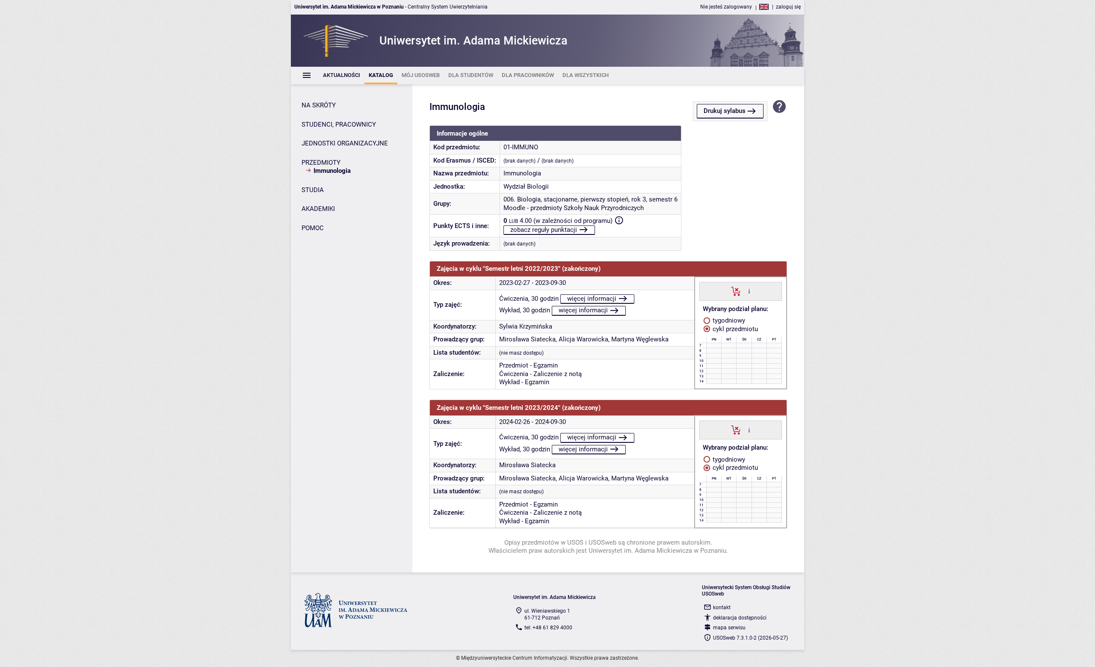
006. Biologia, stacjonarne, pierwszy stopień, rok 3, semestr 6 (590, 199)
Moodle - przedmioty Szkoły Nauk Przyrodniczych (573, 208)
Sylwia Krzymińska (525, 326)
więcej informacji (591, 298)
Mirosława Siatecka (527, 339)
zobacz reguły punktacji (543, 230)
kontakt (722, 608)
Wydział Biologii (526, 186)
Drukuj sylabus (725, 111)
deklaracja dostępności (739, 618)
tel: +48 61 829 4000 (548, 628)
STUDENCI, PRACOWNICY (339, 124)
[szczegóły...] (749, 291)
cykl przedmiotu (734, 329)
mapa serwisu (729, 628)
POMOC (313, 228)
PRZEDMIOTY (321, 162)
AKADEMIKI (318, 209)
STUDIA (313, 190)
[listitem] (341, 75)
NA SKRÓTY (319, 105)
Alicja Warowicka (583, 339)
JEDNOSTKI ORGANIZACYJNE (345, 143)
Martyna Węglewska (640, 339)
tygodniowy (728, 320)
